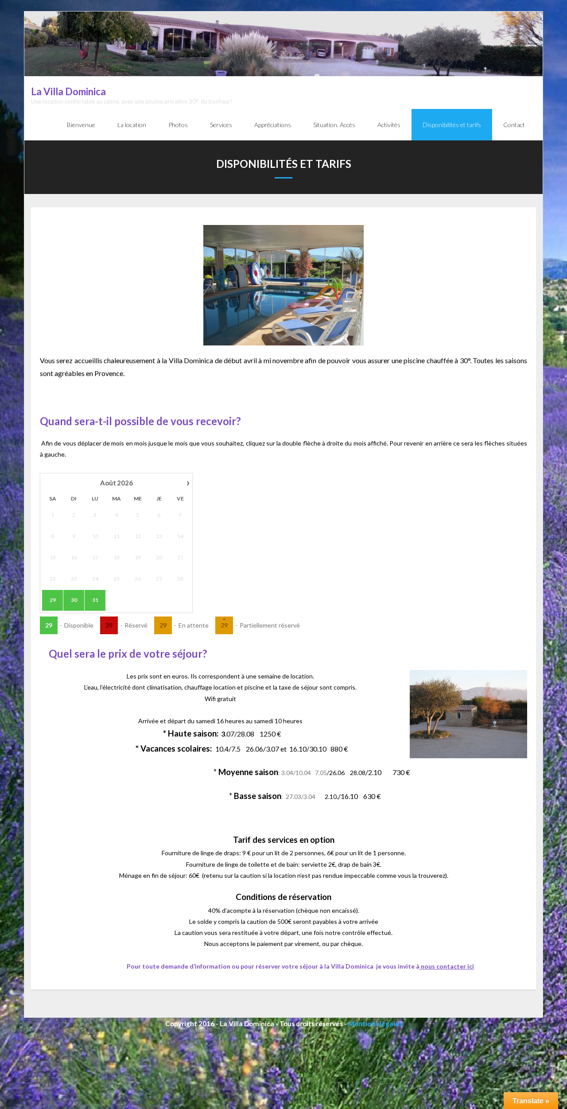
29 (53, 600)
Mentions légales (375, 1024)
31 (95, 600)
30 (74, 600)
